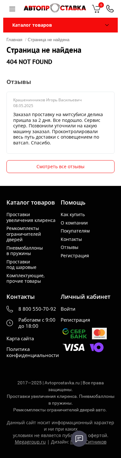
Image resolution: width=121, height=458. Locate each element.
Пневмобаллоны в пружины (24, 250)
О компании (74, 223)
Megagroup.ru (30, 442)
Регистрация (75, 256)
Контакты (71, 239)
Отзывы (69, 247)
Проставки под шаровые (21, 264)
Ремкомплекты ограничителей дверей (23, 234)
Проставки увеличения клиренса (30, 217)
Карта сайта (20, 338)
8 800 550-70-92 (37, 309)
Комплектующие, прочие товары (25, 278)
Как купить (73, 214)
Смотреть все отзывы (60, 166)
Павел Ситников (88, 442)
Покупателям (75, 231)
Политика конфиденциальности (32, 352)
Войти (68, 309)
